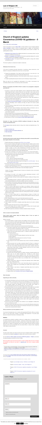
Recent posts (22, 25)
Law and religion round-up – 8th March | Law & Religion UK (24, 361)
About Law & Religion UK (11, 25)
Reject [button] (22, 423)
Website (6, 409)
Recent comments (29, 25)
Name (7, 399)
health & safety (19, 354)
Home (4, 25)
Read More (26, 423)
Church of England (13, 354)
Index (18, 25)
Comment (7, 384)
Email (7, 404)
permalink (9, 356)
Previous (5, 31)
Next (38, 31)
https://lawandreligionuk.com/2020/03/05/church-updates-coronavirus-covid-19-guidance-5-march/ (20, 349)
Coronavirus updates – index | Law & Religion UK (22, 364)
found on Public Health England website (26, 117)
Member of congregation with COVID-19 (13, 56)
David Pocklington (14, 44)
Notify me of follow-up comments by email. (12, 412)
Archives (35, 25)
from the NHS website (31, 161)
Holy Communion (24, 354)
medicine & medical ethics (31, 354)
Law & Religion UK (10, 6)
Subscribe (5, 27)
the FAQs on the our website (25, 142)
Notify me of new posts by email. (10, 414)
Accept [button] (18, 423)
